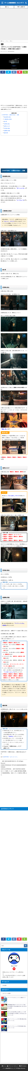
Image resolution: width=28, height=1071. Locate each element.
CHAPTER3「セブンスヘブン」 (11, 756)
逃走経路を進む (7, 117)
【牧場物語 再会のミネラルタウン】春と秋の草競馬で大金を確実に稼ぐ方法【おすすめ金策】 (17, 1006)
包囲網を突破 (7, 130)
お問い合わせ (23, 1065)
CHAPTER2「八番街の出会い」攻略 (10, 114)
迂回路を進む (7, 123)
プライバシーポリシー (13, 1065)
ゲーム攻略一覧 (22, 6)
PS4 (2, 44)
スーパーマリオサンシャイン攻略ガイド (16, 997)
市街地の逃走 (7, 128)
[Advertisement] (14, 25)
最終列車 (6, 132)
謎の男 (5, 121)
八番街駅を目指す (8, 119)
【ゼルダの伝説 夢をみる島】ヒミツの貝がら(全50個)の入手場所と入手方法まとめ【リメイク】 (16, 1013)
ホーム (7, 6)
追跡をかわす (7, 126)
